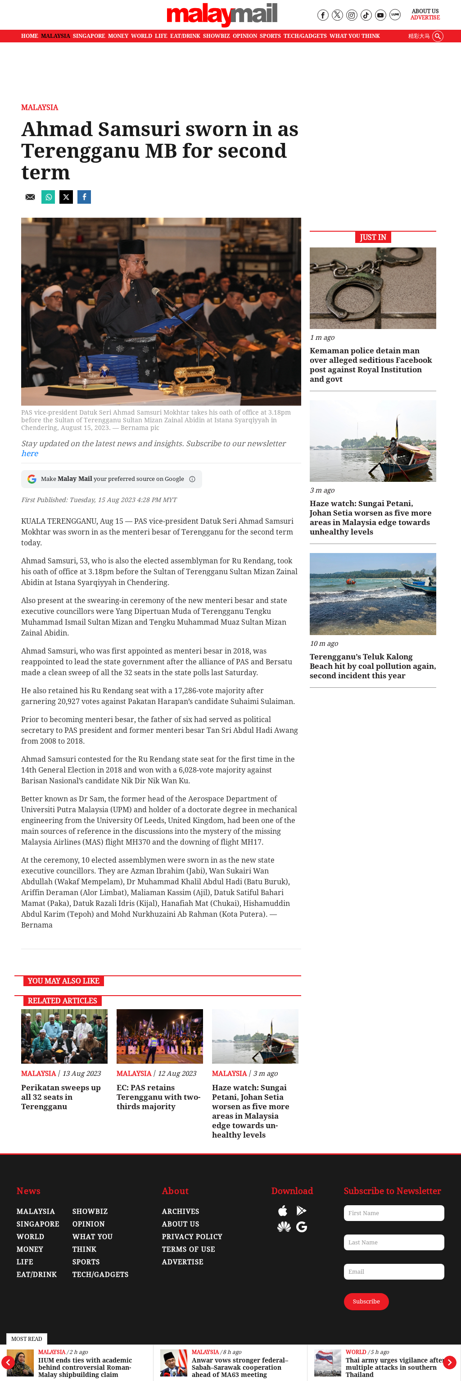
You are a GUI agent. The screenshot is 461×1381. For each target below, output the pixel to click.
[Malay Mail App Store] (282, 1217)
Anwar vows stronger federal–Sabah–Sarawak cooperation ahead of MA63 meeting (240, 1367)
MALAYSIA (55, 36)
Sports (86, 1262)
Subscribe (366, 1301)
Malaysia (51, 1352)
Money (30, 1249)
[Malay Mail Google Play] (301, 1217)
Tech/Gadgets (100, 1275)
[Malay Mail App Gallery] (284, 1233)
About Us (425, 11)
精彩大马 (419, 36)
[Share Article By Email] (30, 201)
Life (25, 1262)
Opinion (88, 1224)
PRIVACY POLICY (192, 1237)
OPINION (245, 36)
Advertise (425, 17)
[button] (192, 479)
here (29, 453)
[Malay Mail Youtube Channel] (380, 15)
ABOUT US (180, 1224)
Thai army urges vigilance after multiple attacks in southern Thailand (395, 1367)
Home (29, 36)
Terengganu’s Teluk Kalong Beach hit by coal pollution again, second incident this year (373, 666)
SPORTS (270, 36)
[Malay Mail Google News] (301, 1233)
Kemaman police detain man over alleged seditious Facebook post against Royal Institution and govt (371, 365)
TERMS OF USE (188, 1249)
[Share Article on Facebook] (84, 201)
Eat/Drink (37, 1275)
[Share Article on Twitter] (66, 201)
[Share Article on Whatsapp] (48, 201)
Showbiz (90, 1211)
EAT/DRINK (185, 36)
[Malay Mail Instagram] (351, 15)
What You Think (355, 36)
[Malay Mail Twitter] (337, 15)
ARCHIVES (180, 1211)
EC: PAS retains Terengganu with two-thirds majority (158, 1097)
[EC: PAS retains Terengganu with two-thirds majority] (160, 1036)
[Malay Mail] (222, 25)
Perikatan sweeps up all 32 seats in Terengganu (61, 1097)
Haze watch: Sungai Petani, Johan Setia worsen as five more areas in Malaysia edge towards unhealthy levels (250, 1111)
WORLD (141, 36)
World (356, 1352)
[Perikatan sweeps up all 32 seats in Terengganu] (64, 1036)
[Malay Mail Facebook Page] (322, 15)
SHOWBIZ (216, 36)
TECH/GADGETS (305, 36)
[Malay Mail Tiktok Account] (365, 15)
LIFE (161, 36)
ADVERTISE (182, 1262)
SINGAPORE (89, 36)
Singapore (38, 1224)
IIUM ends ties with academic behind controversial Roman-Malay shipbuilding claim (85, 1367)
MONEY (118, 36)
